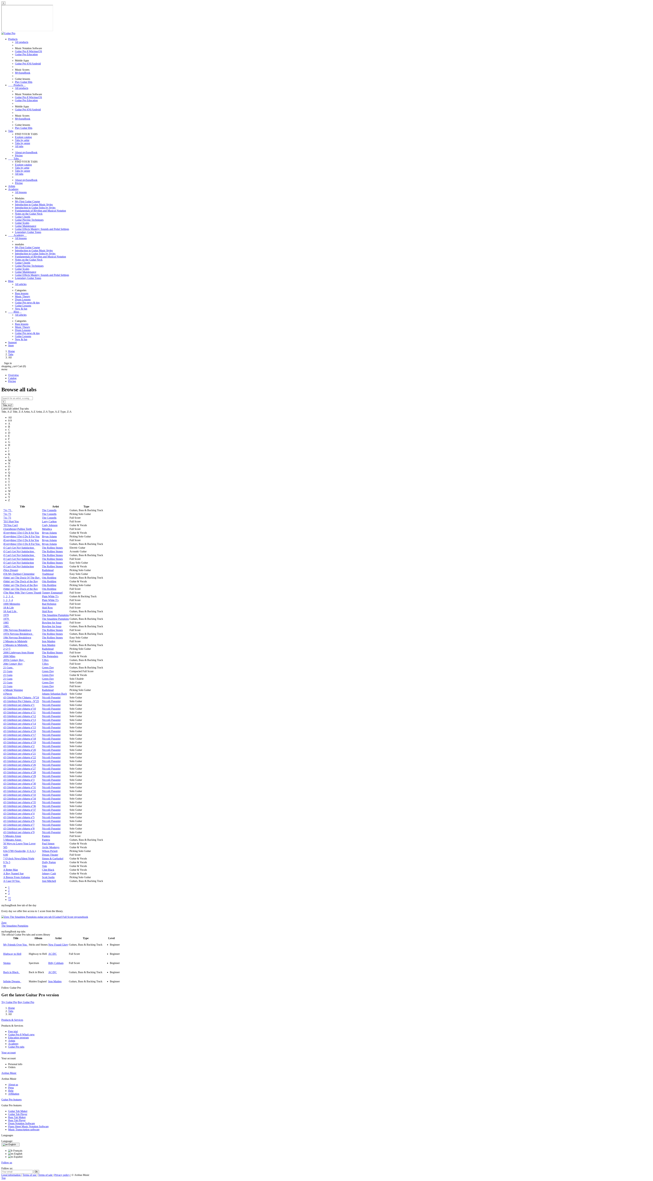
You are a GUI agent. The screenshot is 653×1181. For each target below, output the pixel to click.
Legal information (11, 1175)
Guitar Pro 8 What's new (21, 1034)
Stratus (7, 963)
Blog (10, 281)
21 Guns (8, 667)
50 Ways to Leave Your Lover (19, 843)
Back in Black (11, 972)
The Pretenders (50, 656)
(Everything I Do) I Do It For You (21, 536)
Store (11, 345)
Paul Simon (48, 843)
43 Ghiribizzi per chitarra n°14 (19, 723)
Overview (13, 375)
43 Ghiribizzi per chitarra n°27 (19, 768)
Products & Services (12, 1019)
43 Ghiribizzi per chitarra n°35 (19, 802)
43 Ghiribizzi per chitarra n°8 (19, 828)
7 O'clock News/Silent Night (18, 858)
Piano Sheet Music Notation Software (28, 1126)
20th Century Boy (13, 663)
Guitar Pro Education (26, 54)
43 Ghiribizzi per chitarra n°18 (19, 738)
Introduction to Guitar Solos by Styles (35, 207)
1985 (6, 622)
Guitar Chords (22, 216)
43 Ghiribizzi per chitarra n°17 (19, 734)
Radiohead (48, 570)
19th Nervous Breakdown (17, 630)
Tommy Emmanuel (52, 592)
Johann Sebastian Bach (54, 693)
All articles (21, 284)
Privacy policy (62, 1175)
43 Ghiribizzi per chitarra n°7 (19, 824)
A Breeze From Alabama (16, 877)
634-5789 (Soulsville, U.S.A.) (19, 851)
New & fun (21, 308)
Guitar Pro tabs (16, 1046)
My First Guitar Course (27, 201)
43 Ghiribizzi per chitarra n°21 (19, 753)
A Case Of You (12, 881)
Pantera (46, 836)
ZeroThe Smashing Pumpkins (14, 924)
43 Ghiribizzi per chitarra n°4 (19, 813)
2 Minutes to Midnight (15, 641)
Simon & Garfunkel (52, 858)
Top (3, 1178)
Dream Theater (50, 854)
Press (11, 1087)
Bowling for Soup (51, 622)
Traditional (48, 573)
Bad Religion (49, 603)
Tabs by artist (22, 140)
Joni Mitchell (49, 881)
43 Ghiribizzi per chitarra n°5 (19, 817)
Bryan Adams (49, 532)
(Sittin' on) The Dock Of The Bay (22, 577)
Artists (11, 186)
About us (13, 1084)
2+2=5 (6, 648)
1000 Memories (11, 603)
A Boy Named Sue (13, 873)
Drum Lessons (23, 299)
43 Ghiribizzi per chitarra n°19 (19, 742)
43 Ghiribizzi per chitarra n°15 (19, 727)
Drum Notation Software (21, 1123)
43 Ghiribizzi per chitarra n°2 (19, 746)
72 (9, 899)
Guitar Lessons (23, 305)
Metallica (47, 529)
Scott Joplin (48, 877)
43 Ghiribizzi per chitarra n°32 (19, 791)
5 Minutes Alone (12, 836)
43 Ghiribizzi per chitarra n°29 (19, 776)
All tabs (19, 146)
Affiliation (13, 1093)
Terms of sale (45, 1175)
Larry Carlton (49, 521)
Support (12, 342)
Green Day (48, 667)
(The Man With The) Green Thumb (22, 592)
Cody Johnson (49, 525)
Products (13, 39)
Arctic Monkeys (50, 847)
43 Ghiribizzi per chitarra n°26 (19, 764)
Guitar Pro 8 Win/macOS (28, 51)
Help (10, 1090)
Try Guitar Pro (9, 1002)
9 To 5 (6, 862)
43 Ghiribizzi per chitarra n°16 (19, 731)
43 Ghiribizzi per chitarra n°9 (19, 832)
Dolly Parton (49, 862)
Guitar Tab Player (17, 1114)
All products (21, 42)
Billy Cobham (55, 963)
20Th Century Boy (14, 660)
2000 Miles (9, 656)
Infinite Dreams (12, 981)
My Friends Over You (15, 944)
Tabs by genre (22, 143)
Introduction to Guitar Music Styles (34, 204)
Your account (8, 1052)
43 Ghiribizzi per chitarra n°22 (19, 757)
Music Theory (22, 296)
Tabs (10, 131)
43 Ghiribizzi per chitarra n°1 (19, 705)
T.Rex (45, 660)
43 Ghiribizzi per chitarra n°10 (19, 708)
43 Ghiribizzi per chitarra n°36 (19, 806)
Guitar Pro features (11, 1099)
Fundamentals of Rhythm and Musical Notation (40, 210)
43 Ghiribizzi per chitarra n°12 (19, 716)
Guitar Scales (22, 222)
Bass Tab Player (17, 1120)
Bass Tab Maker (17, 1117)
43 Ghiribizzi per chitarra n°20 (19, 749)
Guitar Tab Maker (17, 1111)
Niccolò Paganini (51, 697)
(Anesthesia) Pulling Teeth (17, 529)
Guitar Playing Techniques (29, 219)
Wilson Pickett (49, 851)
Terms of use (29, 1175)
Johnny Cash (49, 873)
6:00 (5, 854)
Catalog (12, 378)
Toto (44, 866)
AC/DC (52, 953)
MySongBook (22, 72)
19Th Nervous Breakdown (18, 633)
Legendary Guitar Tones (28, 232)
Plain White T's (50, 596)
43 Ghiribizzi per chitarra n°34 (19, 798)
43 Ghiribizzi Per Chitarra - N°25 (21, 701)
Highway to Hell (12, 953)
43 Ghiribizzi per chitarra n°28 (19, 772)
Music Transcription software (23, 1129)
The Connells (49, 510)
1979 (6, 615)
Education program (18, 1037)
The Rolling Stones (52, 547)
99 (4, 866)
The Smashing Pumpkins (55, 615)
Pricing (19, 155)
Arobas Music (8, 1073)
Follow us (6, 1162)
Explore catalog (23, 137)
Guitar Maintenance (25, 226)
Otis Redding (49, 577)
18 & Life (8, 607)
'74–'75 (7, 510)
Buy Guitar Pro (26, 1002)
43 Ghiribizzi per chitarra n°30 (19, 783)
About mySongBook (26, 152)
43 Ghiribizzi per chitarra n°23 (19, 761)
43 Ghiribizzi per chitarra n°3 (19, 779)
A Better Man (10, 869)
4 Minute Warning (13, 690)
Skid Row (47, 607)
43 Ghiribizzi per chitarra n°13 (19, 720)
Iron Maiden (48, 641)
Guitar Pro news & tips (27, 302)
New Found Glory (58, 944)
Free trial (13, 1031)
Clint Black (48, 869)
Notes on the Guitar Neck (29, 213)
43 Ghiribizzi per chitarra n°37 (19, 809)
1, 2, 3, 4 (8, 596)
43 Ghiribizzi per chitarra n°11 (19, 712)
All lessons (21, 192)
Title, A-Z (7, 405)
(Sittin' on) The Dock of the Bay (20, 581)
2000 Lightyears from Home (18, 652)
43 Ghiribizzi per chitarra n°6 (19, 821)
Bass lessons (21, 293)
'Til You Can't (10, 525)
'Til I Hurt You (11, 521)
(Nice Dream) (10, 570)
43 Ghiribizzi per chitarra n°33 (19, 794)
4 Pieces (7, 693)
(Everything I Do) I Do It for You (21, 532)
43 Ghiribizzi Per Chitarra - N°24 (21, 697)
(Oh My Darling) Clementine (19, 573)
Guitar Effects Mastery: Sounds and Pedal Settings (42, 229)
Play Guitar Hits (23, 82)
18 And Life (10, 611)
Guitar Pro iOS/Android (28, 63)
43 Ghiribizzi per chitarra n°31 (19, 787)
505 (5, 847)
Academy (13, 189)
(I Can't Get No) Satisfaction (19, 547)
